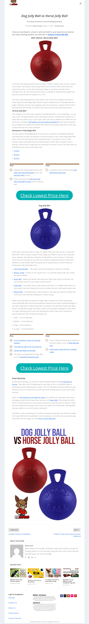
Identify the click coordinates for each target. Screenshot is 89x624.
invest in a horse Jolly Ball (58, 35)
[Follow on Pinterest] (75, 595)
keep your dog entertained (24, 173)
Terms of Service (14, 618)
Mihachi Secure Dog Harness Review (16, 580)
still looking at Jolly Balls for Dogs (32, 397)
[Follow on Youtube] (68, 595)
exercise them (19, 175)
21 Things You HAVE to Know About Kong (52, 580)
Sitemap (11, 598)
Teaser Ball (53, 400)
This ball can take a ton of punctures (28, 347)
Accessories (59, 26)
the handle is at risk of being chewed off (43, 122)
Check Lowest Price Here (44, 195)
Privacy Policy (13, 613)
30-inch (16, 155)
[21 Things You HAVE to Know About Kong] (53, 572)
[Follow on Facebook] (61, 595)
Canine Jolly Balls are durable (24, 350)
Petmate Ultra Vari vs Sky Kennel (34, 581)
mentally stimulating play (29, 357)
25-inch (16, 151)
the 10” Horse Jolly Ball (47, 419)
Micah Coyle (37, 26)
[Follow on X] (65, 595)
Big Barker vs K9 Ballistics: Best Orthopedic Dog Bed (69, 581)
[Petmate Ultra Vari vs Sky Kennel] (36, 573)
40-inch (16, 158)
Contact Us (12, 603)
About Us (11, 608)
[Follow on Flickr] (72, 595)
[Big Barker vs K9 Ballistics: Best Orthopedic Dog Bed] (71, 572)
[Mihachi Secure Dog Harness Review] (18, 572)
